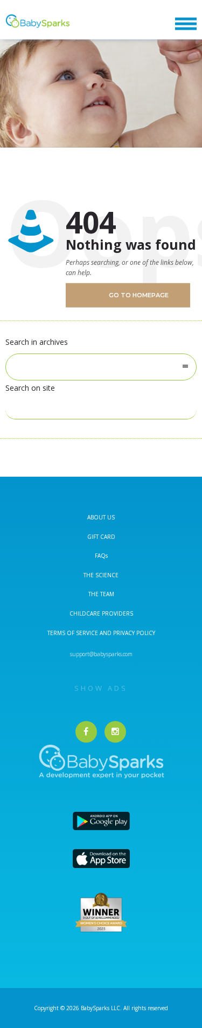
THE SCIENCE (101, 575)
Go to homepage (139, 295)
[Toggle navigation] (186, 24)
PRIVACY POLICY (133, 633)
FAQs (101, 555)
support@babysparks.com (101, 654)
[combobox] (101, 367)
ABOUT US (101, 517)
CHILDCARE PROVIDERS (101, 613)
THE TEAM (101, 594)
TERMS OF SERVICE (73, 633)
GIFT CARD (101, 536)
